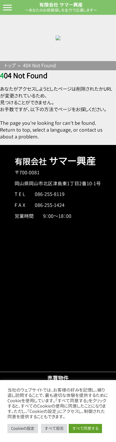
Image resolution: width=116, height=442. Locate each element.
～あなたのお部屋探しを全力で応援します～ (61, 10)
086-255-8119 (50, 194)
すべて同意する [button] (85, 428)
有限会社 (55, 161)
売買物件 (58, 378)
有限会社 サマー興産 (61, 4)
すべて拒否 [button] (54, 428)
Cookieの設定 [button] (23, 428)
